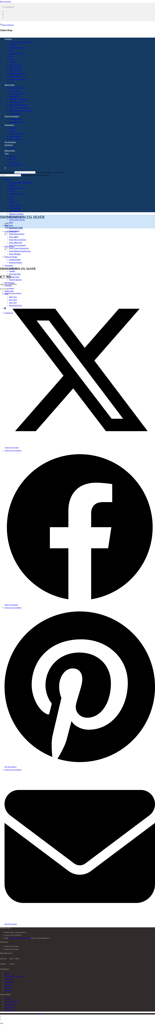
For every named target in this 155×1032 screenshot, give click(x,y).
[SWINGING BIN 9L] (10, 244)
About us (8, 999)
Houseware (9, 265)
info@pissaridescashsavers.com (20, 938)
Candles (12, 271)
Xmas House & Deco (16, 234)
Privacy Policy (9, 1010)
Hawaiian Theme (15, 194)
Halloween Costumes (17, 188)
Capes (11, 199)
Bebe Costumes (15, 205)
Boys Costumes (15, 211)
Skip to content (5, 1)
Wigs (11, 222)
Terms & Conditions (12, 1001)
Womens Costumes (16, 214)
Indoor (11, 288)
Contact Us (9, 7)
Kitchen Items (14, 277)
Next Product (9, 246)
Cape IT (41, 1014)
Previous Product (11, 231)
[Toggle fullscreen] (3, 1028)
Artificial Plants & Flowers (14, 976)
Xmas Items (9, 225)
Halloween (13, 185)
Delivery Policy (10, 1004)
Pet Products (10, 283)
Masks (11, 191)
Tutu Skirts (13, 202)
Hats (11, 197)
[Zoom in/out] (1, 1028)
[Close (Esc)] (6, 1028)
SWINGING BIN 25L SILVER (13, 227)
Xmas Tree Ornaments (17, 245)
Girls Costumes (15, 208)
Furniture (8, 985)
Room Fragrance (15, 280)
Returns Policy (10, 1007)
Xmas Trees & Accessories (19, 248)
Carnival (8, 179)
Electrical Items (15, 274)
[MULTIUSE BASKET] (10, 259)
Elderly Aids (9, 291)
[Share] (4, 1028)
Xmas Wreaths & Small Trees (20, 251)
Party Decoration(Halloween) (20, 182)
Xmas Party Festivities (17, 240)
